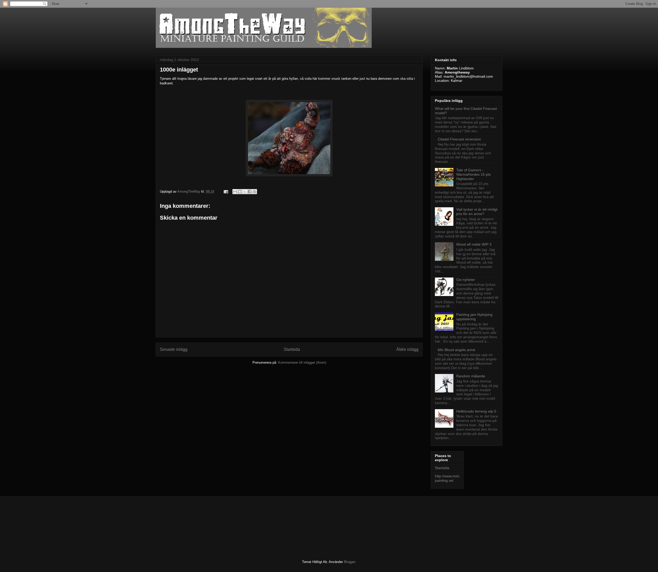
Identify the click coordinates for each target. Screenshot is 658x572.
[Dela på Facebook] (249, 191)
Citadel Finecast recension (459, 139)
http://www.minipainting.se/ (447, 478)
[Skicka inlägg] (225, 191)
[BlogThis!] (239, 191)
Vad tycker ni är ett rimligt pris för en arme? (476, 211)
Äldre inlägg (407, 349)
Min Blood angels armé (456, 350)
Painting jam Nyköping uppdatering (474, 316)
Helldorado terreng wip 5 (476, 411)
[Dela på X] (244, 191)
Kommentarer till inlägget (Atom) (302, 362)
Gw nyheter (465, 280)
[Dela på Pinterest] (254, 191)
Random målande (470, 376)
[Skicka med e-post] (234, 191)
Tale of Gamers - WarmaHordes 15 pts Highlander (473, 174)
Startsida (292, 349)
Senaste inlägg (173, 349)
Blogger (349, 562)
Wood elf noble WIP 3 (473, 244)
